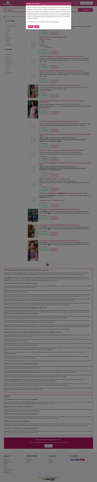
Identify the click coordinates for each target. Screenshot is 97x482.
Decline (31, 26)
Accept (36, 26)
